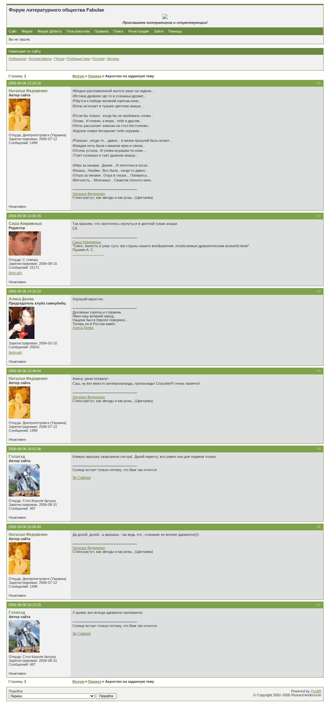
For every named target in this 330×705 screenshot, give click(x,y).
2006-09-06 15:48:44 (24, 371)
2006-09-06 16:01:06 (24, 449)
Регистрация (138, 31)
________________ (88, 254)
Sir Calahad (82, 477)
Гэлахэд (17, 456)
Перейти (16, 691)
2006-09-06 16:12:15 (24, 605)
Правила (101, 31)
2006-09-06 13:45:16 (24, 216)
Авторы (113, 59)
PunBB (316, 691)
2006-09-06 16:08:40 (24, 527)
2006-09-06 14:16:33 (24, 291)
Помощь (175, 31)
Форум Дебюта (50, 31)
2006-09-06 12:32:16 (24, 83)
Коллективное (40, 59)
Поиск (118, 31)
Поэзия (98, 59)
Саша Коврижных (25, 223)
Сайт (13, 31)
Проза (59, 59)
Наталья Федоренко (28, 91)
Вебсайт (15, 273)
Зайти (158, 31)
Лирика (94, 76)
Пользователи (78, 31)
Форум (27, 31)
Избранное (17, 59)
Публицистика (78, 59)
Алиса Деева (21, 299)
